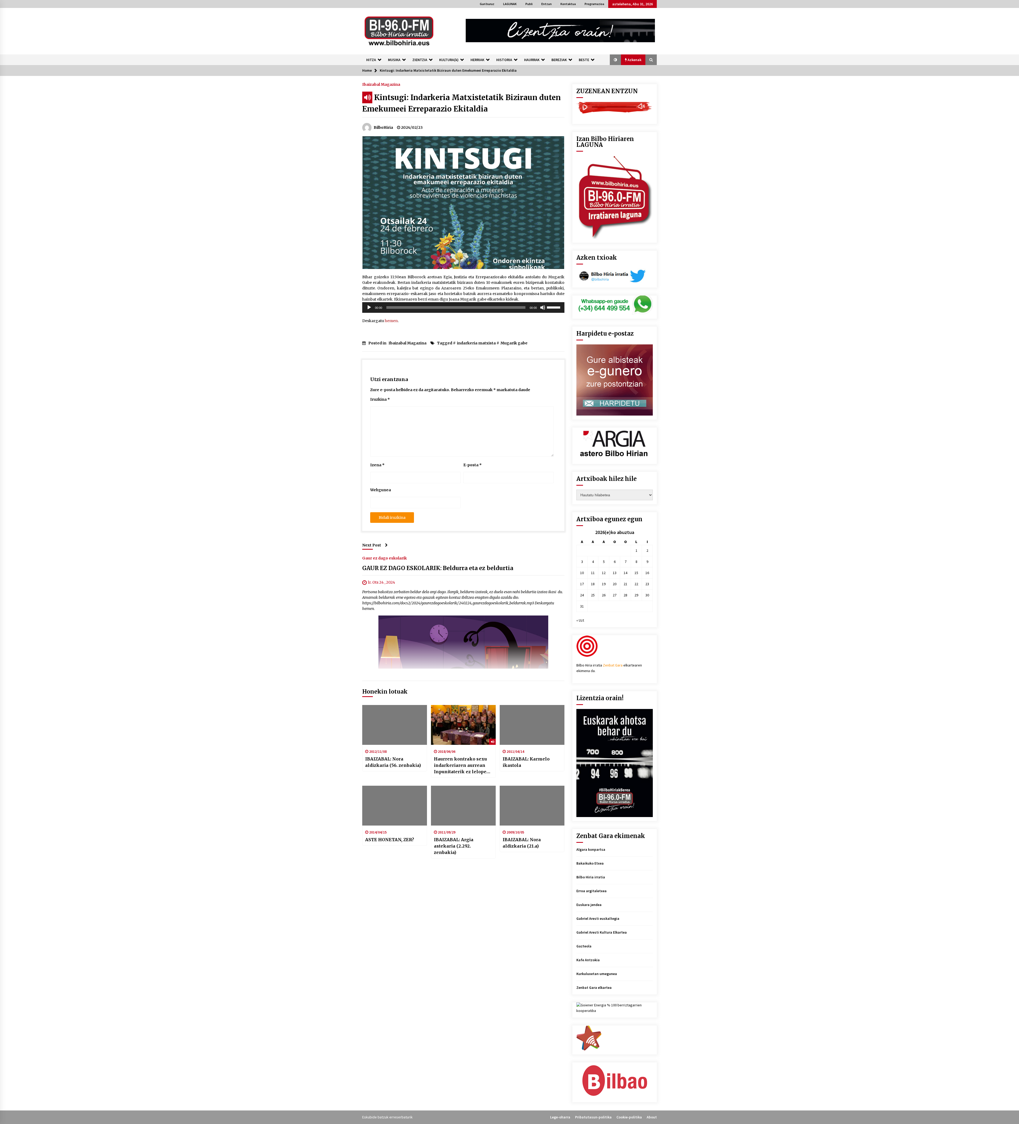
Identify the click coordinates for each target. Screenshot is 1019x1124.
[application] (463, 307)
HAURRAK (531, 59)
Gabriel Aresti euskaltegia (597, 918)
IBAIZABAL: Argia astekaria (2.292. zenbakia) (453, 846)
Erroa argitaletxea (591, 890)
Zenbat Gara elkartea (594, 987)
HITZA (371, 59)
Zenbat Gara (613, 665)
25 (593, 595)
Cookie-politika (629, 1117)
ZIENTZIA (419, 59)
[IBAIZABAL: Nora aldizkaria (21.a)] (532, 806)
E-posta (472, 465)
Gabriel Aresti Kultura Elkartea (601, 932)
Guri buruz (487, 4)
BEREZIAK (559, 59)
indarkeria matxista (476, 343)
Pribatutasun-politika (593, 1117)
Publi (529, 4)
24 (582, 595)
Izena (377, 465)
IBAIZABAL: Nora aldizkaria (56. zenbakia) (393, 762)
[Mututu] (542, 307)
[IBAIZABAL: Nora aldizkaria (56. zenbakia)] (394, 725)
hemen (391, 320)
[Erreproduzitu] (369, 307)
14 (625, 572)
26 (604, 595)
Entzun (546, 4)
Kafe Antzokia (588, 960)
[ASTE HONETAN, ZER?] (394, 806)
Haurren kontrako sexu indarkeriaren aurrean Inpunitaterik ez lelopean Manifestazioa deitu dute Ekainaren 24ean (463, 765)
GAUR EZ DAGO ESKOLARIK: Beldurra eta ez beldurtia (437, 568)
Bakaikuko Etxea (590, 863)
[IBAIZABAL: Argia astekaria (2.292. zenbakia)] (463, 806)
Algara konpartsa (590, 849)
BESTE (584, 59)
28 (625, 595)
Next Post (371, 545)
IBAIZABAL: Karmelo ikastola (526, 762)
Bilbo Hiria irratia (590, 877)
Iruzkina (380, 399)
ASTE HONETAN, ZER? (389, 839)
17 (582, 584)
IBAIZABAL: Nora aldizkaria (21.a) (522, 843)
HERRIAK (477, 59)
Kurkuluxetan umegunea (596, 973)
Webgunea (380, 490)
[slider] (554, 307)
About (652, 1117)
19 (604, 584)
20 (614, 584)
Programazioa (594, 4)
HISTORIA (504, 59)
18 (593, 584)
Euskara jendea (589, 904)
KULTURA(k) (449, 59)
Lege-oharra (560, 1117)
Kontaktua (568, 4)
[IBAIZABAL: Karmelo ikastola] (532, 725)
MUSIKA (394, 59)
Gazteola (583, 946)
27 (614, 595)
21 (625, 584)
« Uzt (580, 620)
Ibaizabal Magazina (381, 84)
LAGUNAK (510, 4)
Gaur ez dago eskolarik (384, 558)
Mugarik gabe (514, 343)
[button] (615, 59)
